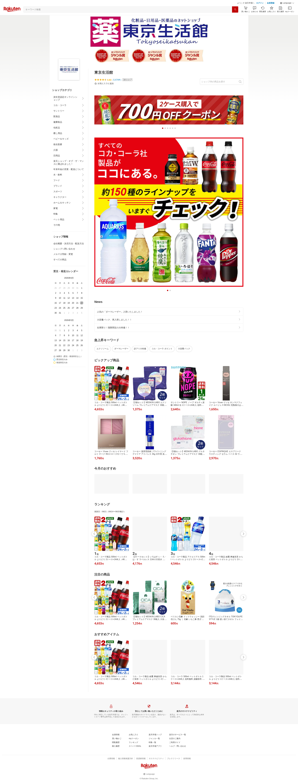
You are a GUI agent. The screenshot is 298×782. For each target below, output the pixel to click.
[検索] (235, 9)
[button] (287, 3)
